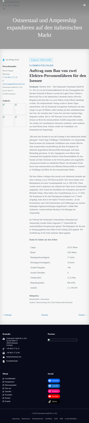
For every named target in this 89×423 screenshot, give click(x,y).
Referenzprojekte (10, 385)
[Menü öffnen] (84, 5)
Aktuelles (8, 391)
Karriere (7, 398)
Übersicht (44, 315)
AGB (56, 419)
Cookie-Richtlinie (71, 419)
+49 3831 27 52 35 (10, 77)
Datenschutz (26, 419)
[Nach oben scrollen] (84, 415)
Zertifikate (48, 419)
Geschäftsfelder (10, 378)
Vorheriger (8, 315)
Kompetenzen (9, 382)
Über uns (8, 388)
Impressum (16, 419)
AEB (61, 419)
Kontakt (7, 401)
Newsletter (8, 395)
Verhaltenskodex (37, 419)
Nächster (82, 315)
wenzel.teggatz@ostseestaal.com (14, 84)
